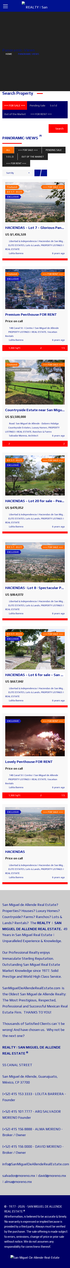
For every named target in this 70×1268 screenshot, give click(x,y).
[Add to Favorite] (35, 202)
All (8, 150)
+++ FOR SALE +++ (14, 105)
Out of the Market (15, 114)
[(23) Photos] (26, 649)
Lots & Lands (33, 245)
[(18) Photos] (26, 202)
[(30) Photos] (26, 736)
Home (9, 54)
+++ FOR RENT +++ (41, 114)
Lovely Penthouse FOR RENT (29, 762)
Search (59, 128)
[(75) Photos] (26, 826)
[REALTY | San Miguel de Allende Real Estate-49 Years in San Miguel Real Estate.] (35, 6)
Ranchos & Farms (42, 431)
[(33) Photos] (26, 289)
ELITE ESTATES (16, 245)
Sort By (10, 173)
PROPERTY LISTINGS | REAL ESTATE (27, 332)
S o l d (53, 105)
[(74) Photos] (26, 382)
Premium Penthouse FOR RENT (31, 314)
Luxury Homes (39, 427)
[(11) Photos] (26, 475)
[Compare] (43, 202)
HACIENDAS (15, 852)
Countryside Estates (19, 427)
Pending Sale (37, 105)
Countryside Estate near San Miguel (35, 410)
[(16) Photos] (26, 562)
